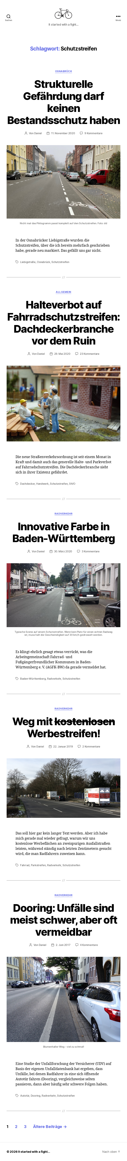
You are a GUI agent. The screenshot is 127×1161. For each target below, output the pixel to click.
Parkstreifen (38, 865)
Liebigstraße (28, 262)
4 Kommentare (89, 945)
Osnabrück (63, 71)
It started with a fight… (34, 1151)
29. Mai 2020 (62, 353)
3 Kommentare (91, 551)
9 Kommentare (93, 133)
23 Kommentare (89, 353)
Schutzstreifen (60, 262)
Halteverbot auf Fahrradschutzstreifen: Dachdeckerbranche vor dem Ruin (63, 322)
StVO (72, 483)
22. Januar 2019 (63, 746)
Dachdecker (27, 483)
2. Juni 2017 (63, 945)
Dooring (35, 1095)
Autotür (24, 1095)
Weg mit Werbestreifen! (63, 727)
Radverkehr (64, 513)
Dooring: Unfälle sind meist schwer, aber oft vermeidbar (63, 919)
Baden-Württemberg (33, 678)
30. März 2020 (63, 551)
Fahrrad (24, 865)
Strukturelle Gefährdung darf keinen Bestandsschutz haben (63, 102)
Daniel (38, 133)
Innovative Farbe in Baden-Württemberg (63, 532)
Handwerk (42, 483)
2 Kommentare (91, 746)
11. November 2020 (63, 133)
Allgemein (63, 292)
